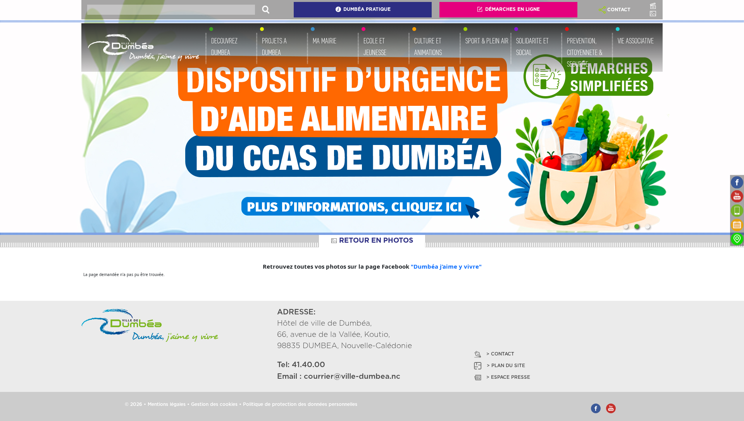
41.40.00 (308, 365)
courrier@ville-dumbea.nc (352, 376)
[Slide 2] (636, 226)
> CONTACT (500, 354)
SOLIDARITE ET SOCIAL (532, 46)
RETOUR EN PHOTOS (376, 240)
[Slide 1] (625, 226)
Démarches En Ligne (512, 9)
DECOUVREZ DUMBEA (224, 46)
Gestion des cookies (214, 404)
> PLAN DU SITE (506, 365)
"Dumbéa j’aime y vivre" (446, 266)
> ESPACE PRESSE (508, 377)
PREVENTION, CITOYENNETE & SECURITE (584, 52)
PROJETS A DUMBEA (274, 46)
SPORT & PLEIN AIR (486, 40)
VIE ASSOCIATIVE (636, 40)
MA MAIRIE (324, 40)
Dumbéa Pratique (367, 9)
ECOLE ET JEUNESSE (374, 46)
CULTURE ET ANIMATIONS (428, 46)
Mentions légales (167, 404)
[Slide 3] (647, 226)
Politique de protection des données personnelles (300, 404)
